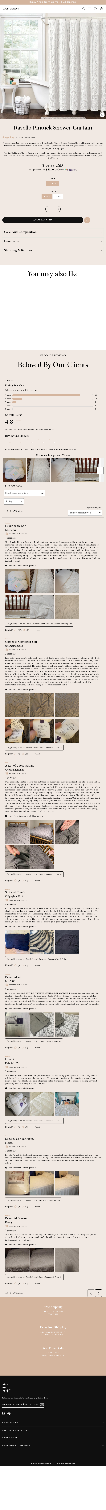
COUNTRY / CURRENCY (16, 1445)
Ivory (58, 196)
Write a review (30, 137)
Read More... (53, 158)
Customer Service (15, 1430)
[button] (53, 170)
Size (53, 179)
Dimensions (12, 241)
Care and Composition (20, 232)
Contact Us (10, 1423)
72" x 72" (52, 183)
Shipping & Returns (18, 250)
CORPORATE (10, 1438)
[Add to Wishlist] (87, 220)
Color (53, 191)
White (47, 196)
